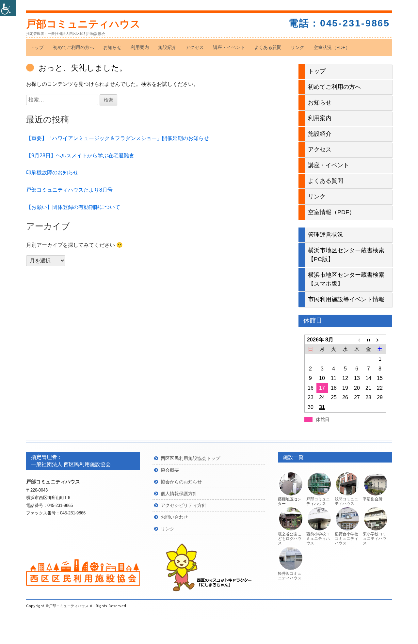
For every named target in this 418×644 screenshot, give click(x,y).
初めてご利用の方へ (73, 47)
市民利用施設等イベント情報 (346, 299)
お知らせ (112, 47)
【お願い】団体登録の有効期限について (73, 207)
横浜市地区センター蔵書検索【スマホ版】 (346, 279)
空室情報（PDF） (331, 212)
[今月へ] (368, 340)
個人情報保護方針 (179, 493)
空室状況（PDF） (332, 47)
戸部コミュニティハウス (83, 24)
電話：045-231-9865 (339, 23)
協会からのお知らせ (181, 481)
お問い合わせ (174, 517)
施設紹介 (167, 47)
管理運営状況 (325, 234)
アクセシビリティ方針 (183, 505)
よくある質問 (267, 47)
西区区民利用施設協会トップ (190, 458)
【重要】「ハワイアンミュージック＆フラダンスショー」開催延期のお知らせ (117, 138)
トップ (37, 47)
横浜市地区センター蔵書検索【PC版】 (346, 254)
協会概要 (170, 470)
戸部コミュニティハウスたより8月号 (69, 190)
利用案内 (140, 47)
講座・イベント (229, 47)
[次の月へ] (380, 340)
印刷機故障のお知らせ (52, 172)
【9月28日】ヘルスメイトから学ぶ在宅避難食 (80, 155)
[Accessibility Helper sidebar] (8, 8)
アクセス (194, 47)
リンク (297, 47)
